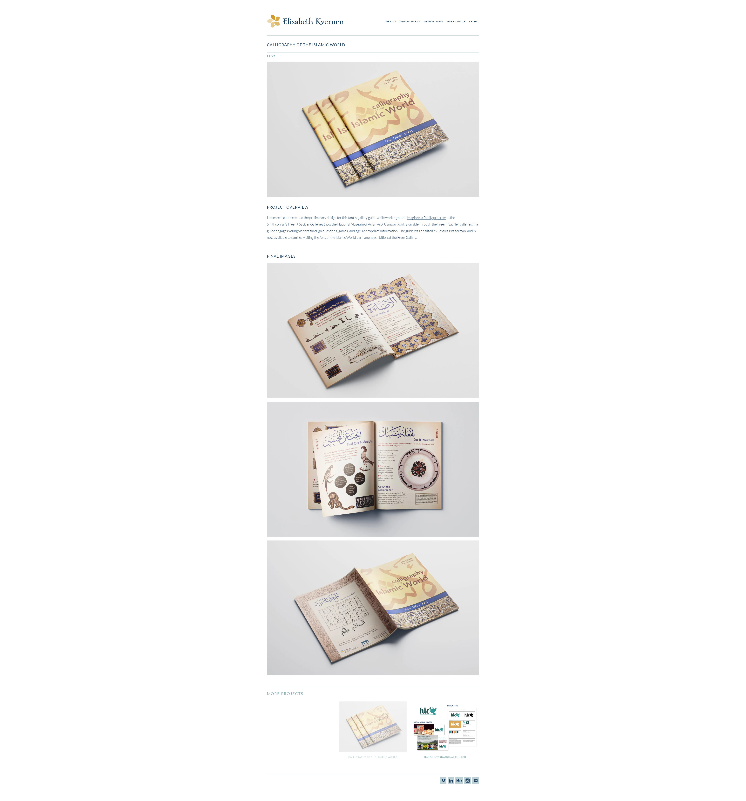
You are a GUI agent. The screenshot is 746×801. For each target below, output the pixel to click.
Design (391, 21)
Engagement (410, 21)
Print (271, 56)
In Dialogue (433, 21)
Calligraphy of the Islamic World (372, 757)
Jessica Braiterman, (452, 231)
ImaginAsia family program (426, 217)
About (474, 21)
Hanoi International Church (445, 757)
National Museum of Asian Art (359, 224)
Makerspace (456, 21)
